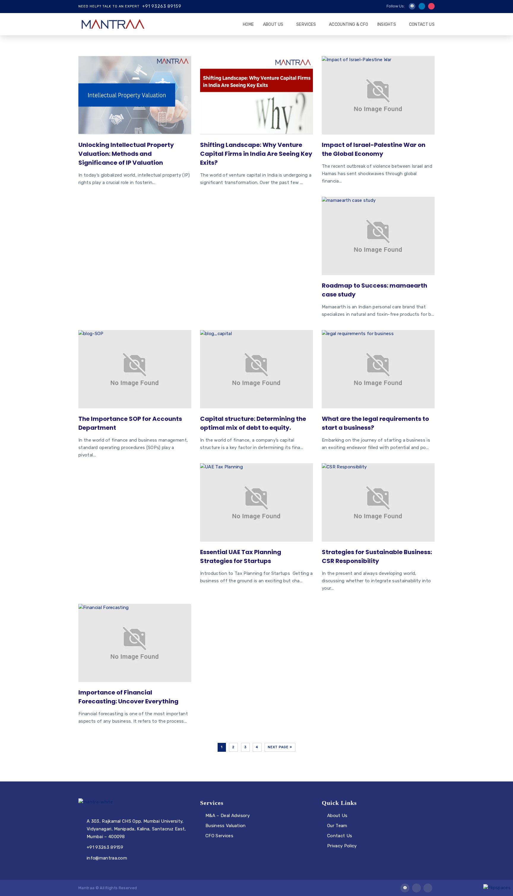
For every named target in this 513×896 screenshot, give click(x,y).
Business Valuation (225, 825)
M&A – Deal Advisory (227, 815)
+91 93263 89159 (161, 6)
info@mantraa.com (107, 858)
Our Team (337, 825)
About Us (273, 24)
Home (248, 24)
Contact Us (422, 24)
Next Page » (280, 747)
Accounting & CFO (348, 24)
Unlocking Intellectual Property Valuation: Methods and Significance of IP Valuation (126, 154)
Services (306, 24)
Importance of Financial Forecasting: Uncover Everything (128, 696)
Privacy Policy (342, 846)
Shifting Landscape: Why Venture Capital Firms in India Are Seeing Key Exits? (256, 154)
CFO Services (219, 835)
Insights (386, 24)
